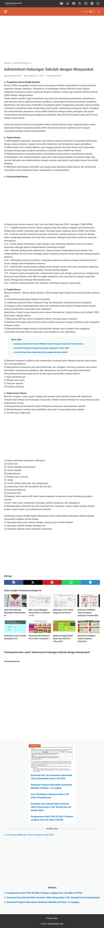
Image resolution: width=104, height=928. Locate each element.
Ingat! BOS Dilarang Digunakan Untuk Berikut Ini (14, 613)
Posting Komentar (54, 76)
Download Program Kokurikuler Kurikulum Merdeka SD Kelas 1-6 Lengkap (43, 902)
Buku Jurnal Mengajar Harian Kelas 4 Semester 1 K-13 (39, 613)
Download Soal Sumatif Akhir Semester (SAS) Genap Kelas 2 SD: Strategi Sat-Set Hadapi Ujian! (51, 807)
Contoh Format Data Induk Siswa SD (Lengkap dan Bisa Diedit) (40, 352)
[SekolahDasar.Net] (16, 3)
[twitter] (80, 4)
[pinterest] (52, 582)
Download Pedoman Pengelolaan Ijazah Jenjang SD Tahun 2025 (41, 348)
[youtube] (61, 4)
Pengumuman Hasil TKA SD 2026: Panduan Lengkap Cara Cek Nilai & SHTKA (44, 893)
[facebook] (74, 4)
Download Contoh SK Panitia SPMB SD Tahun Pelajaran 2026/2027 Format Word (48, 344)
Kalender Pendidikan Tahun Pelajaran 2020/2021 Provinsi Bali (87, 613)
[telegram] (92, 4)
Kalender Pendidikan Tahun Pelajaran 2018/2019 (86, 639)
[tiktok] (67, 4)
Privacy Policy (52, 918)
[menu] (7, 11)
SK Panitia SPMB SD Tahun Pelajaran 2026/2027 (30, 835)
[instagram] (86, 4)
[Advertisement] (52, 39)
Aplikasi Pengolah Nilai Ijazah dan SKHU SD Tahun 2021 (63, 639)
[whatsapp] (98, 4)
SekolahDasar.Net (55, 924)
